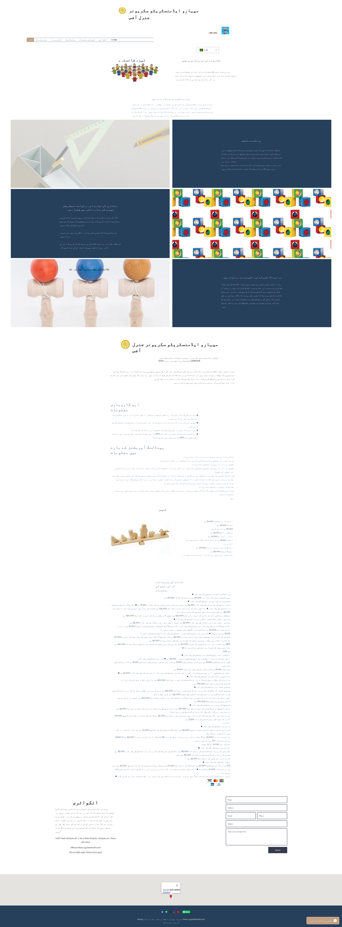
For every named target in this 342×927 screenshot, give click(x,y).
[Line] (166, 912)
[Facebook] (162, 912)
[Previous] (11, 538)
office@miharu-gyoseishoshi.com (85, 847)
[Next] (331, 538)
